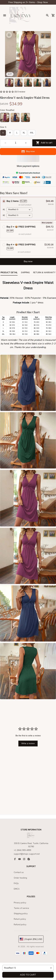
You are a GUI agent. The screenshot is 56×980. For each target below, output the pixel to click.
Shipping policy (21, 913)
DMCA (17, 888)
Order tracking (20, 877)
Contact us (19, 872)
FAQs (16, 883)
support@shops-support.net (27, 854)
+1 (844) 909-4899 (22, 850)
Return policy (20, 919)
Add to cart (28, 974)
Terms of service (21, 908)
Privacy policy (20, 902)
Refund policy (20, 924)
